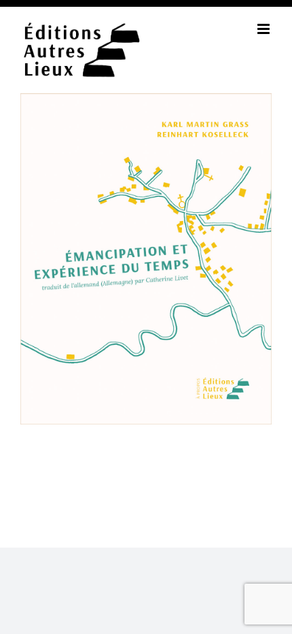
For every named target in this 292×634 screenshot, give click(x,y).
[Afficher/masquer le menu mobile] (264, 29)
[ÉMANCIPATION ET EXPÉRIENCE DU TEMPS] (146, 101)
